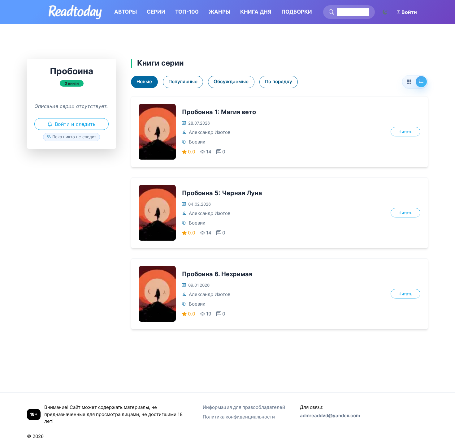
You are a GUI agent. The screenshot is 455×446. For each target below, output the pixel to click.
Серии (156, 12)
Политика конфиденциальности (239, 417)
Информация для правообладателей (244, 407)
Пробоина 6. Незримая (217, 274)
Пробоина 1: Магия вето (219, 112)
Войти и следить (75, 124)
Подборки (296, 12)
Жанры (219, 12)
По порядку (278, 81)
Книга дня (255, 12)
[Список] (421, 81)
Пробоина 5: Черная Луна (222, 193)
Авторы (125, 12)
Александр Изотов (209, 132)
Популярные (182, 81)
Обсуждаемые (231, 81)
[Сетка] (408, 82)
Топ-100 (187, 12)
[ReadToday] (75, 12)
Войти (409, 12)
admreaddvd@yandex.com (330, 415)
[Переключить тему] (385, 12)
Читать (405, 131)
